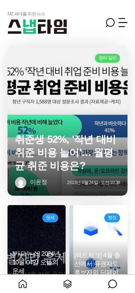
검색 (110, 22)
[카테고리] (67, 283)
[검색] (112, 283)
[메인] (22, 283)
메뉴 (123, 22)
